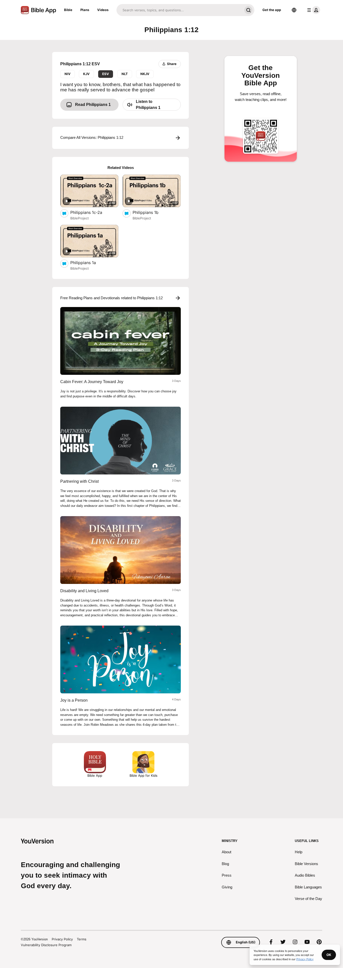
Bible (68, 10)
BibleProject (79, 218)
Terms (81, 939)
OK (328, 955)
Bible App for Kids (143, 775)
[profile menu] (312, 10)
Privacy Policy (62, 939)
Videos (102, 10)
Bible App (94, 775)
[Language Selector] (294, 10)
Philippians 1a (88, 262)
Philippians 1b (150, 212)
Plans (84, 10)
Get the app (271, 10)
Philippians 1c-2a (91, 212)
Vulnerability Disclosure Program (46, 945)
